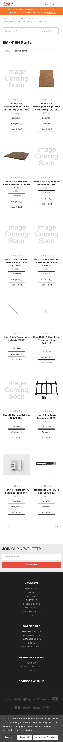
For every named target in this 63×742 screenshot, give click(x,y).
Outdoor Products (31, 639)
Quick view (16, 118)
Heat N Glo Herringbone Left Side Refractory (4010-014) (16, 106)
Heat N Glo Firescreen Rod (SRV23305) (16, 339)
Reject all (24, 737)
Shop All (31, 643)
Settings (9, 737)
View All (31, 670)
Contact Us (31, 600)
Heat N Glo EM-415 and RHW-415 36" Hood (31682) (46, 262)
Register (37, 611)
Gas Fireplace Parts (31, 631)
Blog (31, 592)
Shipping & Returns (31, 604)
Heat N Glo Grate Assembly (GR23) (46, 417)
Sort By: (8, 50)
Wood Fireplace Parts (31, 646)
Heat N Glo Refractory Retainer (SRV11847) (16, 491)
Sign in (25, 611)
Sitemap (31, 615)
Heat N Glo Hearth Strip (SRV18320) (16, 417)
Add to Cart (16, 129)
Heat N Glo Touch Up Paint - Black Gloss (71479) (16, 262)
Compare (15, 123)
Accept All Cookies (45, 737)
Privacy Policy (31, 607)
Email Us (51, 12)
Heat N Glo (31, 663)
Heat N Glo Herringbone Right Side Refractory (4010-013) (46, 106)
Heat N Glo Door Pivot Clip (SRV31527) (46, 491)
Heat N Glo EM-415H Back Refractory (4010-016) (16, 184)
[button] (31, 31)
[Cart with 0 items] (52, 3)
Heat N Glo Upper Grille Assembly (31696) (46, 183)
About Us (31, 596)
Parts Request (31, 588)
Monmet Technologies (31, 666)
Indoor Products (31, 635)
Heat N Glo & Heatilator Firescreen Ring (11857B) (46, 340)
